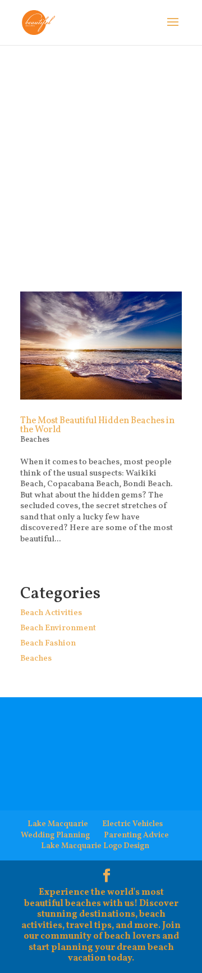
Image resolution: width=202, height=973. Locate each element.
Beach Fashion (48, 643)
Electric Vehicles (132, 824)
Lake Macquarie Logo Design (95, 846)
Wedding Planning (55, 835)
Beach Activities (51, 613)
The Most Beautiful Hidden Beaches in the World (97, 425)
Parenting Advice (136, 835)
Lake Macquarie (57, 824)
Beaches (34, 439)
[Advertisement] (101, 152)
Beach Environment (58, 628)
